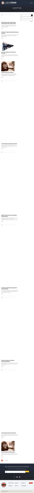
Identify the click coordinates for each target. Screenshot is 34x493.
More (2, 28)
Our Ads (16, 485)
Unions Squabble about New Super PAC (8, 432)
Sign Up (27, 471)
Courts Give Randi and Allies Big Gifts (8, 452)
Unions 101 (10, 485)
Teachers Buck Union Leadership (7, 72)
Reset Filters (31, 21)
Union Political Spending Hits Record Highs (9, 143)
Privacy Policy (24, 485)
